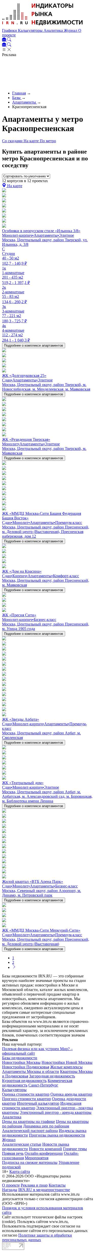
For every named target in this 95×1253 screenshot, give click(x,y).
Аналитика (54, 30)
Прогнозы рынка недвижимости (57, 1135)
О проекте (11, 1185)
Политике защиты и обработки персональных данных (37, 1237)
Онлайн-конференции (44, 1153)
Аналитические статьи (21, 1144)
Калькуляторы (31, 30)
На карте (32, 141)
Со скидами (13, 141)
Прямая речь (13, 1153)
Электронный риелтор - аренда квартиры (55, 1112)
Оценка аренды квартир (71, 1094)
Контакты (57, 1185)
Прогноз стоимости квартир (26, 1099)
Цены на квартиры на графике (28, 1121)
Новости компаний (45, 1149)
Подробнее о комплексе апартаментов (33, 345)
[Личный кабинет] (4, 40)
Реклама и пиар (34, 1185)
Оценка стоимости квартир (25, 1094)
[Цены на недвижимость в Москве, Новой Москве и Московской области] (42, 26)
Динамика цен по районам (46, 1126)
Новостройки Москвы (21, 1062)
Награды (9, 1190)
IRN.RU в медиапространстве (44, 1190)
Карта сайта (19, 1171)
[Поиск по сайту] (9, 40)
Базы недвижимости (19, 1058)
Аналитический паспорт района (30, 1130)
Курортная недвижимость (24, 1080)
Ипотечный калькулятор (38, 1103)
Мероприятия (36, 1158)
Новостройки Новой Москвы (67, 1062)
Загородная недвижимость (52, 1076)
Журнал (71, 30)
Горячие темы (75, 1149)
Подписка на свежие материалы (30, 1162)
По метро (48, 141)
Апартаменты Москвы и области (30, 1071)
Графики (10, 30)
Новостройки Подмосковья (25, 1067)
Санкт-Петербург (43, 1085)
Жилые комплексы (66, 1067)
